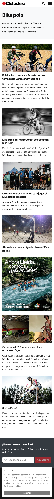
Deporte (25, 27)
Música (28, 23)
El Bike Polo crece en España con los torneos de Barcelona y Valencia (23, 77)
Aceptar (27, 493)
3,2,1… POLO (9, 407)
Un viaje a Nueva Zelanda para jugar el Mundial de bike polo (24, 195)
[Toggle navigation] (50, 3)
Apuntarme (43, 459)
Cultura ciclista (9, 23)
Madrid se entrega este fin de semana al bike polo (25, 141)
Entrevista (31, 31)
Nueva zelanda (37, 27)
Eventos (16, 27)
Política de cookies (12, 486)
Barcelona (7, 27)
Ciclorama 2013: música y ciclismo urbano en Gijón (22, 349)
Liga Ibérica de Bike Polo (14, 31)
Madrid (20, 23)
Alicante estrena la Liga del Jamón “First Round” (26, 249)
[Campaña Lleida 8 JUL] (27, 283)
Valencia (37, 23)
